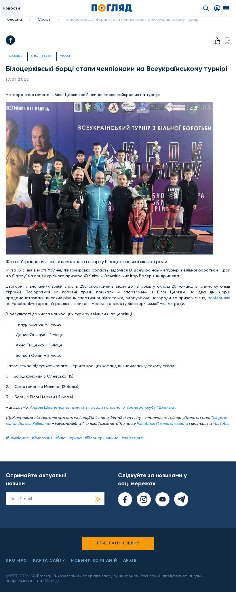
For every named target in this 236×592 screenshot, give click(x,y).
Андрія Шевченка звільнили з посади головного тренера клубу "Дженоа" (102, 407)
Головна (14, 19)
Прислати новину (118, 543)
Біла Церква (41, 56)
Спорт (44, 19)
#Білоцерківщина (102, 437)
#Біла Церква (68, 437)
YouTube (220, 423)
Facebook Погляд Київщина (162, 423)
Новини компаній (94, 560)
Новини (16, 56)
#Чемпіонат (17, 437)
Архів (130, 560)
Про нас (16, 560)
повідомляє (219, 297)
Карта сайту (49, 560)
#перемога (132, 437)
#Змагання (42, 437)
